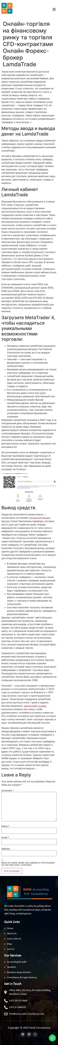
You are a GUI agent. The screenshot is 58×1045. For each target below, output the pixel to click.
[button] (54, 9)
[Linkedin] (29, 1034)
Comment (7, 790)
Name (5, 826)
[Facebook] (23, 1034)
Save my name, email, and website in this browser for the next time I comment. (28, 863)
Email (5, 837)
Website (5, 849)
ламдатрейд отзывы (35, 705)
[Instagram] (35, 1034)
